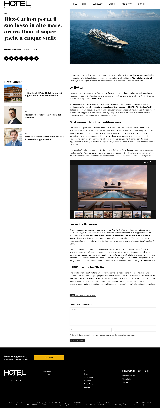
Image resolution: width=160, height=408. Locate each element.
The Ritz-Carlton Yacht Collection (85, 295)
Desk (25, 111)
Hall (6, 13)
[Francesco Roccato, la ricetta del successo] (13, 115)
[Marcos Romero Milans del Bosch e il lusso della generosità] (13, 137)
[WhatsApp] (26, 58)
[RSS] (21, 380)
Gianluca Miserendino (12, 49)
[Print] (36, 58)
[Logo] (20, 4)
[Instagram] (11, 380)
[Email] (31, 58)
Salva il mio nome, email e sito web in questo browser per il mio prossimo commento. (103, 335)
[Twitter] (11, 58)
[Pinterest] (21, 58)
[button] (153, 4)
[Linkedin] (16, 58)
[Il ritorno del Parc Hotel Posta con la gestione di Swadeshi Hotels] (13, 94)
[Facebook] (6, 58)
